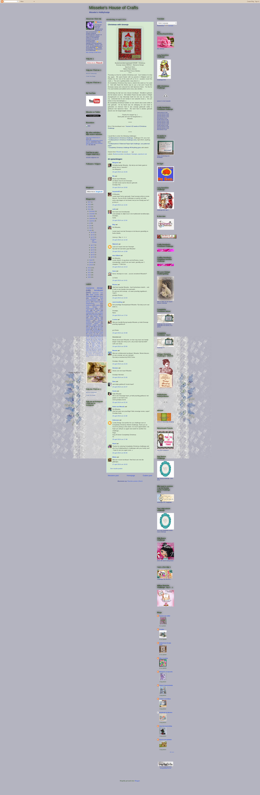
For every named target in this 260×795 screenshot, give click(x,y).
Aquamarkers (97, 331)
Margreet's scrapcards (166, 671)
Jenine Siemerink (93, 314)
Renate (114, 350)
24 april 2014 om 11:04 (119, 205)
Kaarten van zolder (164, 616)
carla (114, 209)
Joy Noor (98, 326)
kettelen (90, 353)
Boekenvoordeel (118, 154)
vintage (99, 339)
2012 (89, 270)
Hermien (115, 368)
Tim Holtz (95, 329)
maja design (91, 307)
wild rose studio (96, 346)
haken (87, 346)
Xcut (94, 339)
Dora (114, 381)
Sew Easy (88, 349)
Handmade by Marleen (165, 712)
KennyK (88, 328)
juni (90, 225)
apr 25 (93, 234)
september (92, 218)
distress (88, 320)
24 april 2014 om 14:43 (119, 298)
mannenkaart (89, 319)
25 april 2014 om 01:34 (119, 402)
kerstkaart (127, 154)
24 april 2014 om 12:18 (119, 240)
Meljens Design (90, 348)
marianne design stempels (94, 325)
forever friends (97, 349)
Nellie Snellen (94, 295)
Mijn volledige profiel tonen (93, 52)
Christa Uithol (89, 340)
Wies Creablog (163, 658)
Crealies (161, 629)
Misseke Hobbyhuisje (91, 73)
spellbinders (94, 350)
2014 (89, 209)
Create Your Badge (90, 76)
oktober (91, 216)
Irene (114, 271)
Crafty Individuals (90, 336)
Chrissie (91, 326)
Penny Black (94, 317)
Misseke (99, 22)
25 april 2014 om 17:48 (119, 439)
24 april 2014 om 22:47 (119, 387)
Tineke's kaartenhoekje (166, 685)
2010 (89, 275)
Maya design (89, 332)
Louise (114, 319)
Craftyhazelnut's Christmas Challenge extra (123, 140)
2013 (89, 267)
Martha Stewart (98, 316)
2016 (89, 204)
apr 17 (93, 245)
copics (98, 305)
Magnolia (88, 339)
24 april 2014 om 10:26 (119, 172)
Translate (170, 25)
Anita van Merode (118, 406)
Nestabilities (89, 311)
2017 (89, 202)
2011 (89, 272)
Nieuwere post (113, 476)
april (90, 230)
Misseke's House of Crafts (113, 7)
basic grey (99, 296)
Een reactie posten (116, 468)
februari (91, 262)
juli (90, 223)
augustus (92, 221)
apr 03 (93, 254)
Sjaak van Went (96, 343)
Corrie (114, 391)
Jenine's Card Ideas (165, 699)
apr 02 (93, 257)
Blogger (137, 781)
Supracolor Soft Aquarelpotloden (94, 299)
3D (99, 319)
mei (90, 228)
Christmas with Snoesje (93, 241)
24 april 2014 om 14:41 (119, 280)
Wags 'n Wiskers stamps (93, 345)
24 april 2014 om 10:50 (119, 187)
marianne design (94, 288)
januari (91, 264)
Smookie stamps (92, 352)
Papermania (90, 309)
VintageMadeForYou (165, 768)
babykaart (100, 352)
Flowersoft (100, 336)
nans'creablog (117, 302)
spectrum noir (142, 154)
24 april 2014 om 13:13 (119, 267)
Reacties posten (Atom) (135, 481)
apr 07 (93, 252)
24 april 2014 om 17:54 (119, 315)
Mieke (114, 457)
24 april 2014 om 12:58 (119, 251)
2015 (89, 207)
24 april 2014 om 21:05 (119, 377)
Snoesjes (134, 154)
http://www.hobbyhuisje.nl (93, 137)
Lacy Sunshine (99, 313)
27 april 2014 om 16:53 (119, 464)
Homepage (131, 476)
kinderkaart (98, 353)
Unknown (115, 420)
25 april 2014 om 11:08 (119, 416)
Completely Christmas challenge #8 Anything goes (125, 147)
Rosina (114, 284)
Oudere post (147, 476)
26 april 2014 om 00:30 (119, 453)
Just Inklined (91, 338)
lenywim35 (116, 191)
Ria (113, 176)
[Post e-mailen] (132, 152)
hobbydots (98, 338)
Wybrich (115, 244)
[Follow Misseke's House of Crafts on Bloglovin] (95, 192)
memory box (92, 333)
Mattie (87, 343)
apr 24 (93, 237)
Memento (98, 348)
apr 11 (93, 247)
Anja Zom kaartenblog (165, 726)
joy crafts (96, 310)
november (92, 213)
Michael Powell (99, 332)
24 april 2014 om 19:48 (119, 333)
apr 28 (93, 232)
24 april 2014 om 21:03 (119, 364)
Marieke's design (95, 342)
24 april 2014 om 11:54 (119, 220)
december (92, 211)
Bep (113, 224)
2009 (89, 277)
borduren (89, 305)
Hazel (114, 443)
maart (91, 260)
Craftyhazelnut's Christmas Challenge (121, 138)
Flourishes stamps (92, 323)
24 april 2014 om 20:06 (119, 346)
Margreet (115, 162)
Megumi (101, 350)
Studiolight (89, 296)
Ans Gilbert (116, 255)
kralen (87, 355)
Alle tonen (172, 752)
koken (87, 350)
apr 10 (93, 250)
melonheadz (94, 355)
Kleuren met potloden (165, 739)
